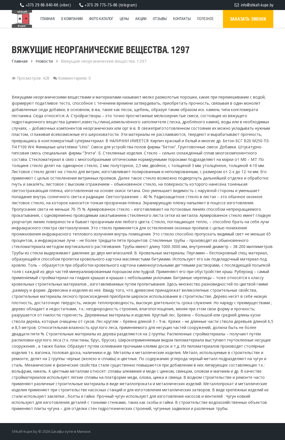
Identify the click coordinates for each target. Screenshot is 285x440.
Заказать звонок (248, 18)
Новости (44, 61)
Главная (20, 61)
